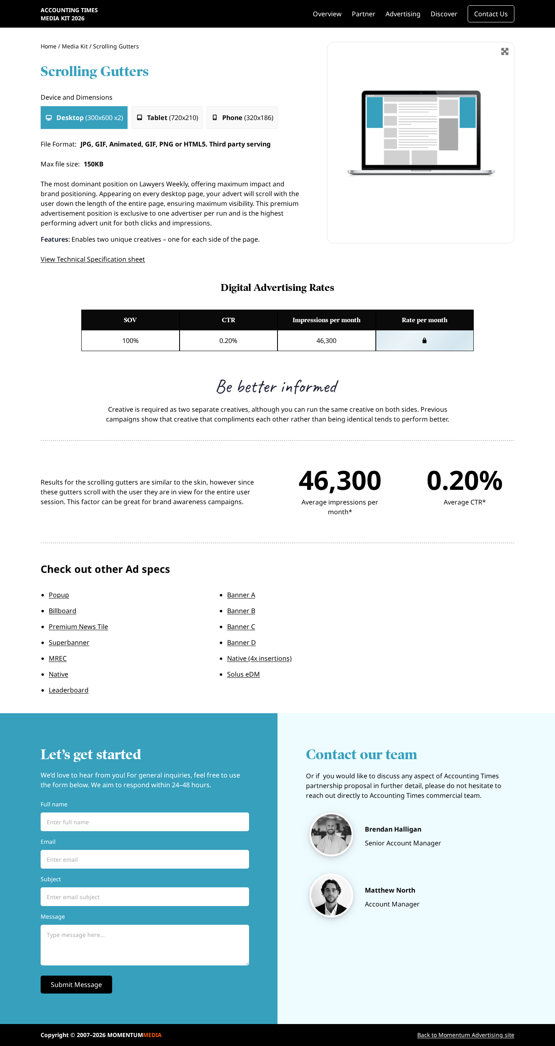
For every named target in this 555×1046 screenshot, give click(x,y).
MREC (58, 658)
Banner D (241, 642)
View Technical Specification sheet (93, 259)
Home (48, 46)
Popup (59, 594)
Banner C (241, 626)
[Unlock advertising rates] (425, 340)
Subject (51, 879)
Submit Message (76, 984)
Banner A (241, 594)
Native (58, 674)
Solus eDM (243, 674)
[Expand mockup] (505, 51)
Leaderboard (69, 690)
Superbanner (69, 642)
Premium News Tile (78, 626)
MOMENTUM (134, 1035)
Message (53, 916)
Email (48, 841)
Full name (54, 804)
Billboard (62, 610)
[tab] (84, 117)
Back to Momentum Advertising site (465, 1035)
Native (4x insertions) (259, 658)
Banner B (241, 610)
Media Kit (75, 46)
